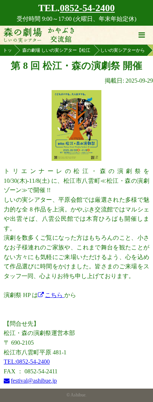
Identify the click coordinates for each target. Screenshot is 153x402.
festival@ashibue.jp (34, 380)
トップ (7, 52)
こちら (54, 295)
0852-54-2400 (87, 8)
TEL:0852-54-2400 (27, 361)
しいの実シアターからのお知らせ (122, 52)
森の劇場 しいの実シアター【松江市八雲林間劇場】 (56, 52)
